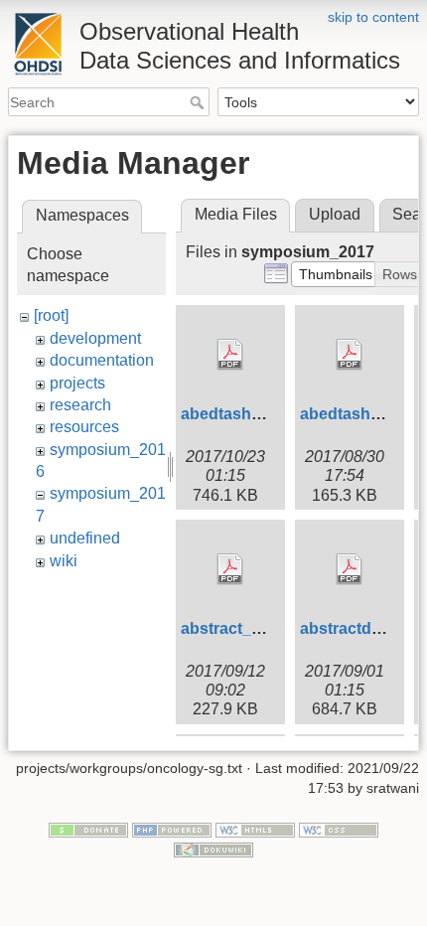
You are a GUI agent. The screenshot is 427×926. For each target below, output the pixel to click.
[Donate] (88, 830)
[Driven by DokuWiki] (213, 848)
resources (84, 426)
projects (77, 383)
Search (199, 102)
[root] (51, 315)
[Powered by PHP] (172, 830)
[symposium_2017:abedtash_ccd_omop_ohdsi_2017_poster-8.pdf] (230, 354)
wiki (63, 560)
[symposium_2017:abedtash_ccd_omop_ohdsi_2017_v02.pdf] (349, 354)
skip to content (373, 17)
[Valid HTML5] (255, 830)
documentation (102, 360)
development (95, 338)
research (80, 404)
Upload (334, 214)
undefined (85, 538)
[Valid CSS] (338, 830)
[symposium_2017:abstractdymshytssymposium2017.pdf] (349, 569)
